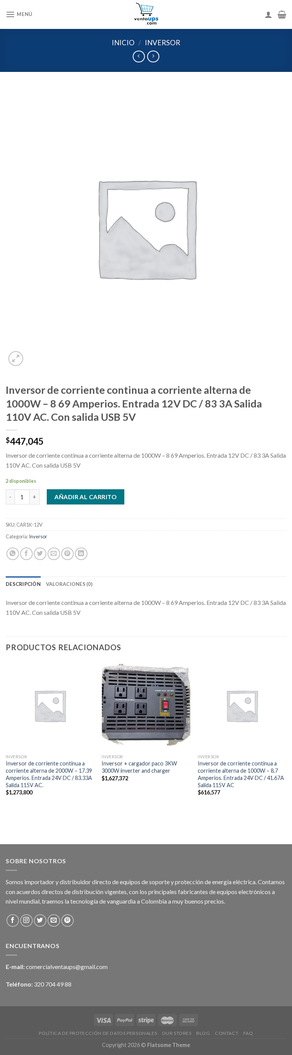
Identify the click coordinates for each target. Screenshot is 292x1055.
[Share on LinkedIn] (81, 553)
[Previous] (6, 738)
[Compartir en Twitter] (40, 553)
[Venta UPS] (146, 14)
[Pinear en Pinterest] (67, 553)
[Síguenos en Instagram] (26, 920)
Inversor (162, 42)
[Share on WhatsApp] (12, 553)
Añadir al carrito (85, 496)
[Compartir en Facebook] (26, 553)
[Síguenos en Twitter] (40, 920)
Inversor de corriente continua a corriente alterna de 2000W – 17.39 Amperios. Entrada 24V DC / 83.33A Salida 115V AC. (49, 774)
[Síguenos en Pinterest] (67, 920)
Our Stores (177, 1033)
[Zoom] (15, 358)
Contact (226, 1033)
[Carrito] (282, 14)
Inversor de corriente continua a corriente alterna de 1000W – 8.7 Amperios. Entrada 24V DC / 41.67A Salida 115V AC (241, 774)
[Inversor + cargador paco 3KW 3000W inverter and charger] (146, 705)
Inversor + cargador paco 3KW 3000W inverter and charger (139, 767)
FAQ (248, 1033)
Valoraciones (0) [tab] (69, 584)
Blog (203, 1033)
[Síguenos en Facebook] (12, 920)
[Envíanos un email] (54, 920)
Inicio (123, 42)
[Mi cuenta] (268, 14)
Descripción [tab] (23, 584)
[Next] (286, 738)
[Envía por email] (54, 553)
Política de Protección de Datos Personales (98, 1033)
